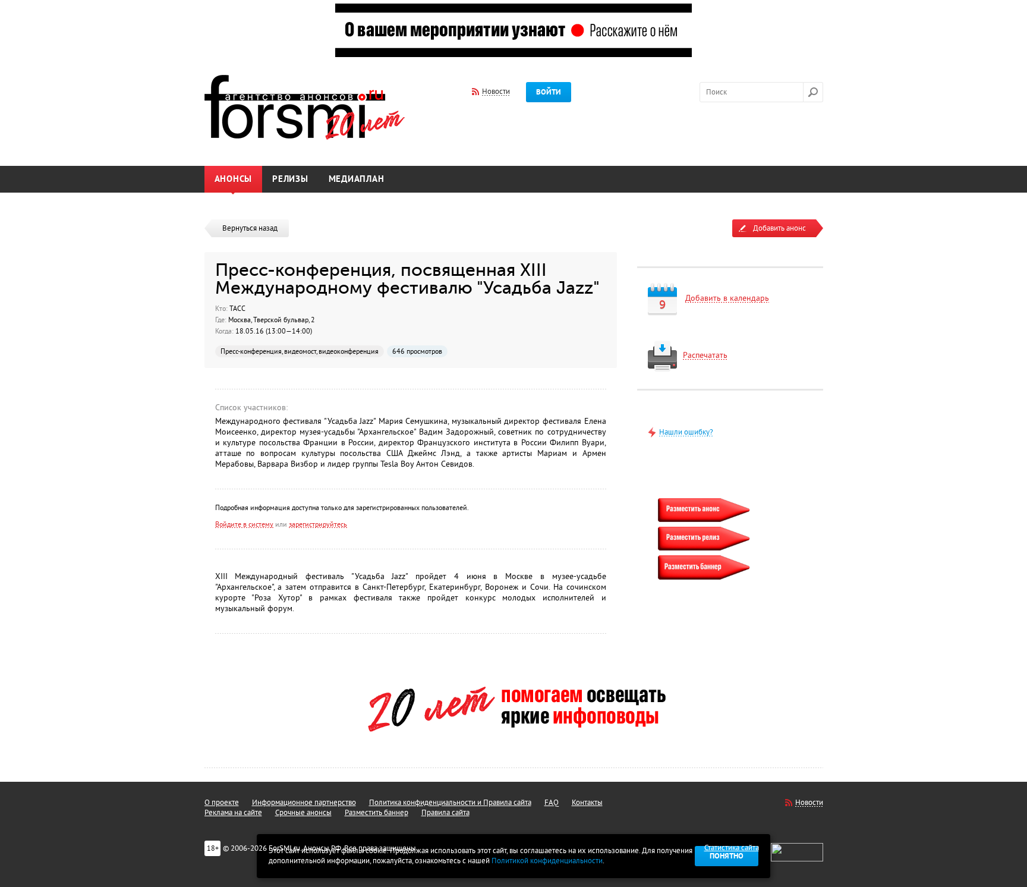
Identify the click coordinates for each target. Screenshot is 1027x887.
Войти (548, 92)
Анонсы (234, 179)
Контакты (587, 802)
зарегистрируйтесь (318, 524)
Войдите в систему (244, 524)
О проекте (221, 802)
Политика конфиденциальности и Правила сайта (450, 802)
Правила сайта (445, 812)
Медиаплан (357, 179)
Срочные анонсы (303, 812)
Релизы (290, 179)
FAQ (551, 802)
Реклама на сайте (233, 812)
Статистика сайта (731, 848)
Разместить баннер (376, 812)
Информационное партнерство (304, 802)
